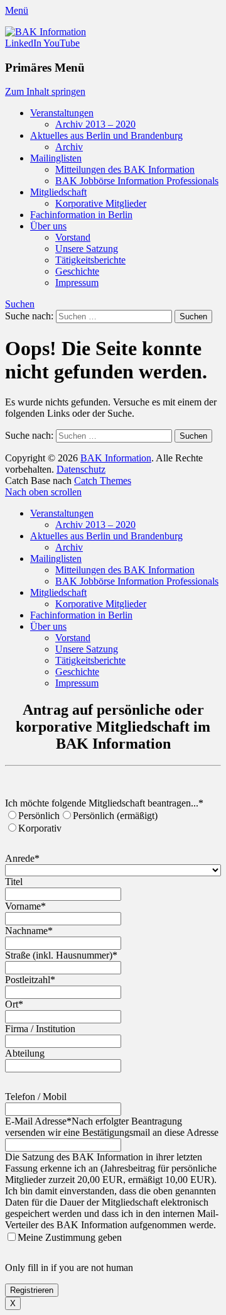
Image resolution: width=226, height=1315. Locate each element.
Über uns (48, 226)
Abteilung (25, 1053)
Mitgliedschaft (58, 192)
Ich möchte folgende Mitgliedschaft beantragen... (104, 803)
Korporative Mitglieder (100, 203)
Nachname (29, 930)
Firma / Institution (40, 1028)
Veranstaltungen (62, 112)
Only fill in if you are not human (69, 1267)
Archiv (69, 146)
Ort (14, 1004)
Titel (14, 881)
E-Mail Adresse (38, 1121)
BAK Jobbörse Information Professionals (136, 180)
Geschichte (77, 271)
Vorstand (72, 237)
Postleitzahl (30, 979)
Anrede (22, 858)
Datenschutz (80, 469)
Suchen (20, 304)
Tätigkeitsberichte (90, 260)
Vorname (25, 906)
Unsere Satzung (86, 248)
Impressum (77, 282)
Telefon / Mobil (36, 1096)
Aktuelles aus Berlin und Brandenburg (106, 135)
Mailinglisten (56, 158)
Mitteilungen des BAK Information (125, 169)
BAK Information (115, 458)
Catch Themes (102, 480)
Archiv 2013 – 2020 (95, 124)
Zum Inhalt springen (45, 91)
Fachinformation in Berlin (81, 214)
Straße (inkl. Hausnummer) (61, 955)
